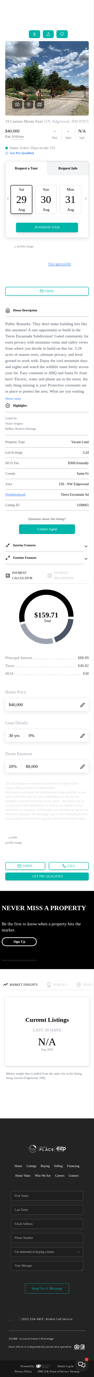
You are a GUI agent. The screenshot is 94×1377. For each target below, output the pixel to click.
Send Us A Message (47, 1288)
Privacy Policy (23, 1371)
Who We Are (43, 1175)
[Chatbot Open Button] (82, 1365)
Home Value (22, 1175)
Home (18, 1166)
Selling (58, 1166)
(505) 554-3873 (32, 1319)
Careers (59, 1175)
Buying (45, 1166)
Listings (31, 1166)
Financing (73, 1166)
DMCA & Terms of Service (53, 1371)
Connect (74, 1175)
